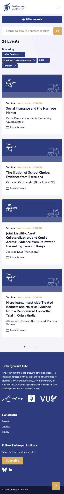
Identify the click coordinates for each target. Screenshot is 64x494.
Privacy (5, 432)
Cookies (6, 427)
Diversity (6, 421)
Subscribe (12, 460)
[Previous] (25, 347)
